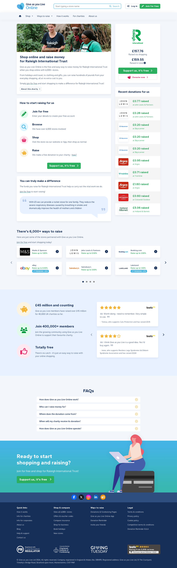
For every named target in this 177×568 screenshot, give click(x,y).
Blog (18, 529)
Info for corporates (24, 520)
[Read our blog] (103, 498)
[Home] (20, 16)
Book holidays (59, 529)
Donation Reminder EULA (138, 529)
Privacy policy (133, 516)
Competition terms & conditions (141, 525)
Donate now (138, 77)
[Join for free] (24, 117)
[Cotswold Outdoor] (123, 197)
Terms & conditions (136, 512)
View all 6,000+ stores (63, 512)
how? (74, 154)
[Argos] (123, 161)
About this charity (29, 89)
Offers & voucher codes (63, 516)
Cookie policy (133, 520)
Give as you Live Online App (102, 516)
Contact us (21, 537)
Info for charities (24, 516)
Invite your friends (98, 525)
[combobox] (81, 6)
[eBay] (57, 268)
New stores (58, 533)
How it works (62, 16)
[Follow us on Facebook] (74, 498)
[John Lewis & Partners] (123, 102)
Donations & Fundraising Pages (104, 512)
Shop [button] (28, 16)
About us (93, 16)
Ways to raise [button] (43, 16)
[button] (145, 63)
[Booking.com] (155, 252)
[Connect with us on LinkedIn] (95, 498)
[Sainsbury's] (106, 268)
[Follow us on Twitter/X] (81, 498)
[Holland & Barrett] (123, 209)
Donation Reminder (99, 520)
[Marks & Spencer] (57, 252)
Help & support (23, 533)
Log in (134, 6)
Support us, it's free (136, 70)
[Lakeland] (155, 268)
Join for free (152, 6)
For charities (78, 16)
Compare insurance (62, 520)
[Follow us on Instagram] (88, 498)
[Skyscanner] (123, 126)
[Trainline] (123, 173)
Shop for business (61, 525)
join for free (32, 83)
